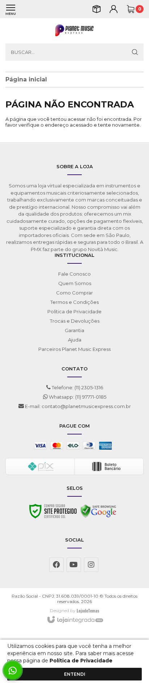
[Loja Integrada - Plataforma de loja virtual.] (75, 620)
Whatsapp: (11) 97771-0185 (77, 397)
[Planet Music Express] (74, 30)
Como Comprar (74, 293)
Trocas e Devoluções (74, 321)
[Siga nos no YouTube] (74, 564)
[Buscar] (135, 52)
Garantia (74, 330)
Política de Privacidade (74, 311)
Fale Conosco (74, 274)
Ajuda (74, 340)
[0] (131, 9)
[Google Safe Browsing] (98, 513)
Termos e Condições (74, 302)
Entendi (74, 674)
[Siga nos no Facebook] (56, 564)
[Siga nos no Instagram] (91, 564)
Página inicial (26, 79)
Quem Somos (74, 283)
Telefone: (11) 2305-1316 (77, 387)
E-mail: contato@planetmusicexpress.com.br (77, 406)
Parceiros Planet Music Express (74, 349)
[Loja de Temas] (88, 610)
